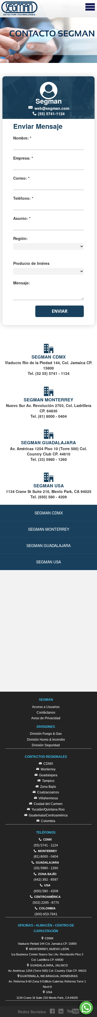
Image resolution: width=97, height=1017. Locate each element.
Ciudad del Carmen (48, 804)
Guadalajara (48, 775)
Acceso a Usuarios (46, 707)
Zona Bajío (48, 787)
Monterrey (48, 769)
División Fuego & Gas (46, 734)
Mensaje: (21, 282)
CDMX (48, 764)
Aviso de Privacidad (45, 718)
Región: (20, 238)
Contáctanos (46, 712)
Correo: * (21, 178)
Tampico (48, 781)
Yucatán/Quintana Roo (48, 809)
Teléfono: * (23, 198)
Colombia (48, 821)
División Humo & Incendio (46, 739)
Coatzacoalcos (48, 792)
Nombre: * (22, 138)
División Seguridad (46, 745)
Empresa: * (23, 158)
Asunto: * (21, 218)
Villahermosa (48, 798)
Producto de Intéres (31, 263)
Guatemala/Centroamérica (48, 815)
